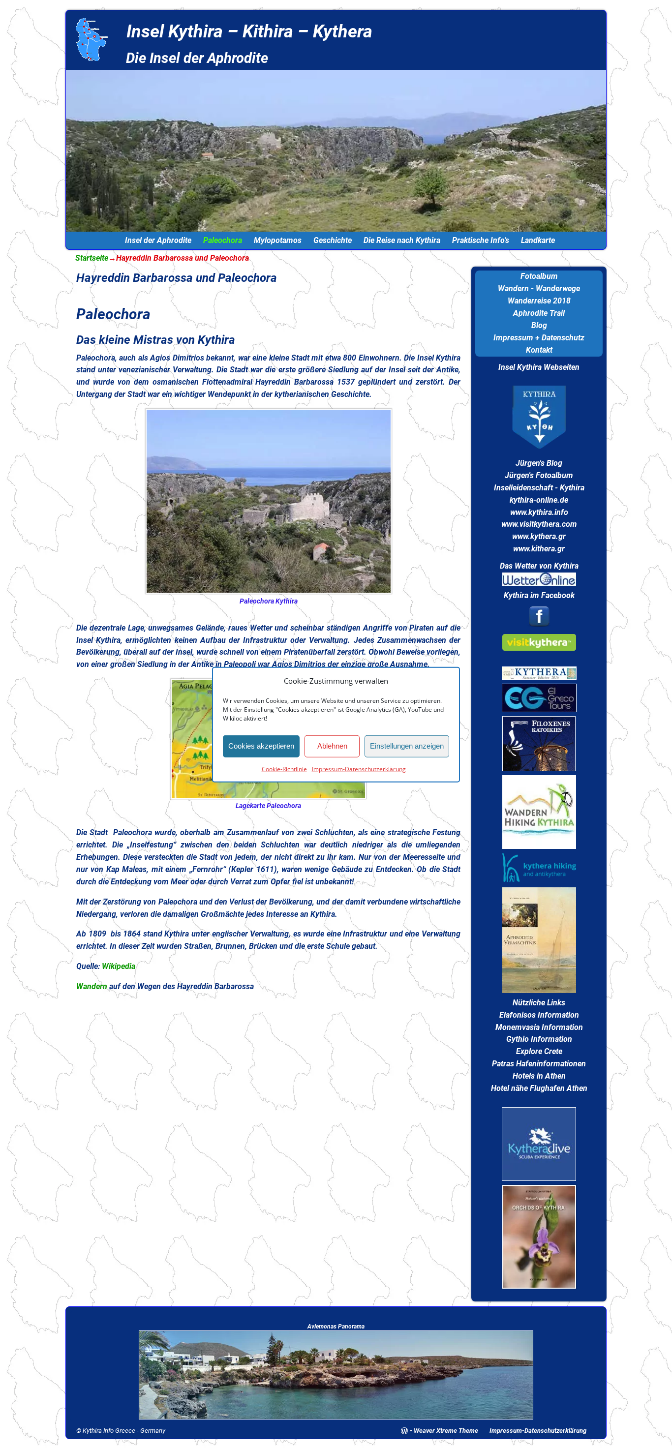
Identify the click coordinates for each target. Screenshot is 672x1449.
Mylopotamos (278, 240)
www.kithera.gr (539, 548)
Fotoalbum (539, 276)
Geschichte (332, 240)
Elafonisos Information (539, 1015)
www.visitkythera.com (539, 524)
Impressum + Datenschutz (538, 337)
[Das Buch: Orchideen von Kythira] (539, 1286)
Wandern (91, 986)
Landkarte (538, 240)
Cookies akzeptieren (261, 746)
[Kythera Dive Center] (539, 1178)
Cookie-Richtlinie (284, 768)
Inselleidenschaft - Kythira (539, 487)
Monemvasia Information (539, 1027)
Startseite (91, 258)
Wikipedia (118, 966)
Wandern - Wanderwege (539, 288)
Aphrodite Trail (539, 313)
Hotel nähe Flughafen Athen (539, 1088)
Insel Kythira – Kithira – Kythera (249, 31)
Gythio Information (539, 1039)
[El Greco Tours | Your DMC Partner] (539, 709)
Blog (539, 325)
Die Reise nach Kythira (402, 240)
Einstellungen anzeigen (407, 746)
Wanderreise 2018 (539, 300)
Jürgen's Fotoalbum (539, 475)
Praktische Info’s (480, 240)
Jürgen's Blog (539, 463)
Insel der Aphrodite (158, 240)
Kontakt (539, 350)
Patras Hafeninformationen (539, 1063)
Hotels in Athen (539, 1076)
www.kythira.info (539, 512)
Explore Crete (539, 1051)
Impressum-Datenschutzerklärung (359, 768)
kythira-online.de (539, 500)
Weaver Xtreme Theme (446, 1430)
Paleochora (222, 240)
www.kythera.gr (539, 536)
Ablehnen (332, 746)
